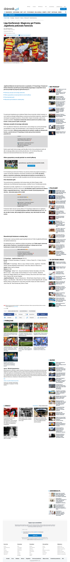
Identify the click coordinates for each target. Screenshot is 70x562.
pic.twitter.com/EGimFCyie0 (23, 205)
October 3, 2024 (21, 146)
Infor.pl (5, 546)
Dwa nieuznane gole (9, 97)
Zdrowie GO (17, 17)
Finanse (44, 547)
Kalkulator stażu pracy (61, 548)
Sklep (65, 6)
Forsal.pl (5, 550)
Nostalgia (12, 17)
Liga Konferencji (18, 20)
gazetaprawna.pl (59, 6)
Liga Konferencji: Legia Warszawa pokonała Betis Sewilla (31, 162)
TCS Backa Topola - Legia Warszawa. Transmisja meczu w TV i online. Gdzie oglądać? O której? (25, 349)
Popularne (35, 405)
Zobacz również (31, 165)
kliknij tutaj (41, 539)
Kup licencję (16, 306)
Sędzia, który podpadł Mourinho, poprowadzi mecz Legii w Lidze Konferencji (10, 334)
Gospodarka (19, 548)
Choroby (44, 551)
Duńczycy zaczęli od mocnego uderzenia (15, 92)
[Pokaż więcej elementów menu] (66, 12)
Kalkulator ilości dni (60, 547)
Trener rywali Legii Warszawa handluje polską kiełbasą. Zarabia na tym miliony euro (40, 348)
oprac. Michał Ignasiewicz (9, 29)
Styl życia (44, 554)
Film (30, 552)
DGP (46, 6)
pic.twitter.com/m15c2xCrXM (27, 254)
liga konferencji (23, 311)
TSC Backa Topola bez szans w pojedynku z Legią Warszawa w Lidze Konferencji (25, 334)
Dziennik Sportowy (33, 17)
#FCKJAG (29, 144)
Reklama (17, 558)
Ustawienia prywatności (55, 558)
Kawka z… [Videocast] (24, 17)
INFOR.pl (28, 6)
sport (9, 20)
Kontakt (8, 558)
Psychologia (45, 552)
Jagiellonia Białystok (13, 311)
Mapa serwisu (46, 558)
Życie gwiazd (32, 551)
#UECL (25, 144)
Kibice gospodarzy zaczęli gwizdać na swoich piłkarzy (18, 95)
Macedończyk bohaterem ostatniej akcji (14, 99)
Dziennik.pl (19, 544)
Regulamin (28, 558)
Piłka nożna (12, 15)
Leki (43, 548)
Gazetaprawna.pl (7, 547)
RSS (63, 558)
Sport (5, 15)
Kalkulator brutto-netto (61, 552)
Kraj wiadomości (43, 405)
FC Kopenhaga (32, 311)
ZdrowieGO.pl (51, 6)
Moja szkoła (32, 550)
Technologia (19, 547)
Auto (18, 546)
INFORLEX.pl (40, 6)
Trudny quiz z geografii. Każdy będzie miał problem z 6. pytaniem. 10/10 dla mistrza (11, 384)
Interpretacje (6, 552)
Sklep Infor (5, 554)
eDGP (5, 548)
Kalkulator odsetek (60, 551)
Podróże (18, 554)
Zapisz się (35, 535)
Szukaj (64, 8)
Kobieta (31, 546)
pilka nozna (13, 20)
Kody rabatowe (32, 547)
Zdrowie (18, 552)
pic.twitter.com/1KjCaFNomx (23, 145)
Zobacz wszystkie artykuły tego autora (11, 380)
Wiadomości (19, 550)
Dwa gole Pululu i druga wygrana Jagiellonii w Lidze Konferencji (40, 334)
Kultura (31, 555)
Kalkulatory (59, 544)
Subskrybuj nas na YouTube (11, 35)
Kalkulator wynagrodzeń (61, 554)
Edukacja (31, 548)
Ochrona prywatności (36, 558)
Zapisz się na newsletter (25, 35)
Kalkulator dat (59, 546)
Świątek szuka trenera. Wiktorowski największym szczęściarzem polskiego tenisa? (9, 364)
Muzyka (31, 554)
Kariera (22, 558)
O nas (12, 558)
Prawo (44, 546)
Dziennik (5, 20)
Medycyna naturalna (46, 550)
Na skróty (6, 544)
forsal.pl (34, 6)
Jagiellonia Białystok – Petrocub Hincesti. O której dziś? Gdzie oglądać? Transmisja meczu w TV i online (11, 349)
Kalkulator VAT (59, 550)
